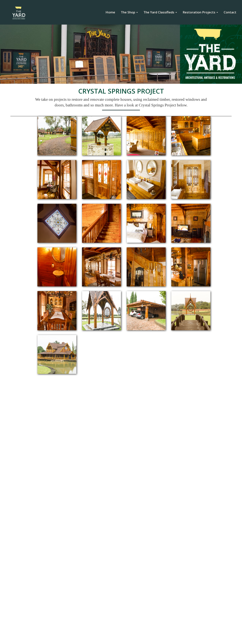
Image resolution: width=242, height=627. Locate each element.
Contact (230, 12)
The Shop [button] (128, 12)
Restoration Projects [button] (199, 12)
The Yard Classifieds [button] (159, 12)
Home (111, 12)
